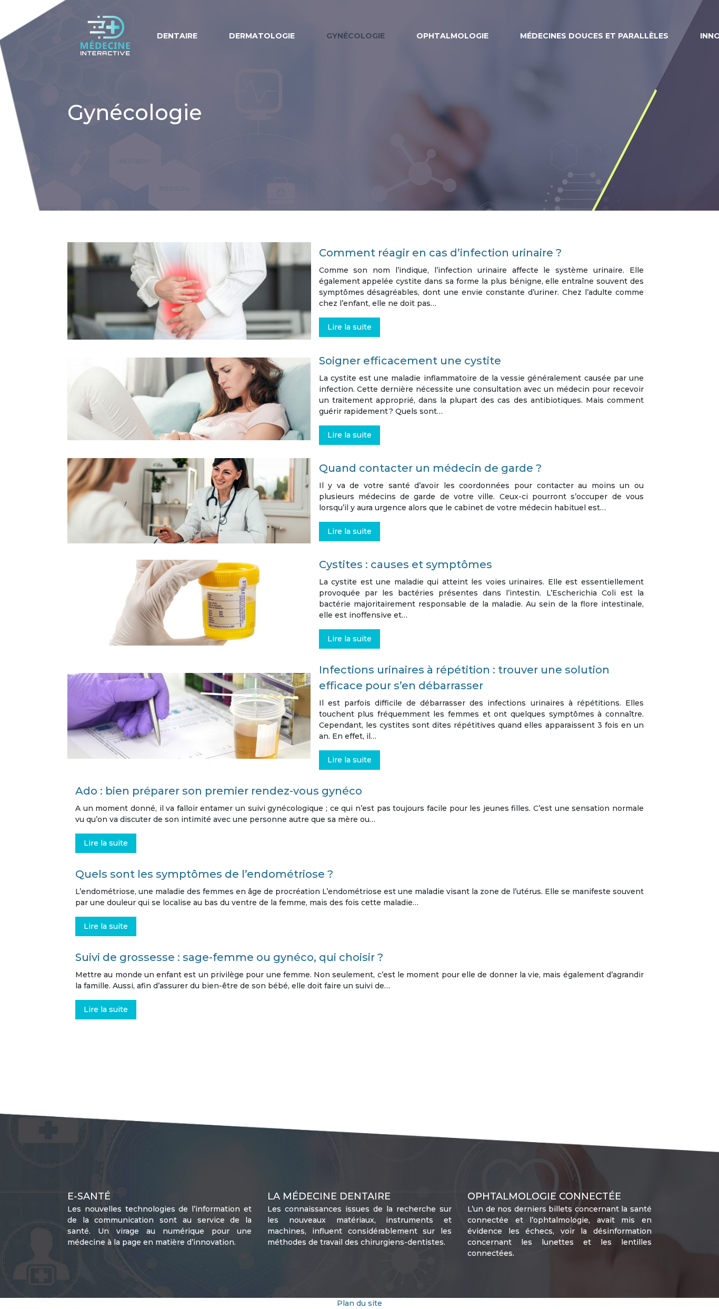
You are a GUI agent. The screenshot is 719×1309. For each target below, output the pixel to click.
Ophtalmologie (452, 36)
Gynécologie (355, 36)
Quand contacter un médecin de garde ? (430, 468)
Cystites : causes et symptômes (405, 564)
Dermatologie (262, 36)
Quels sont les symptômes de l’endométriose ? (204, 874)
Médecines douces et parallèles (594, 36)
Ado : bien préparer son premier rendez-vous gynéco (218, 791)
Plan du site (359, 1303)
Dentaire (177, 36)
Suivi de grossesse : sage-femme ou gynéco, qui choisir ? (229, 957)
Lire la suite (349, 327)
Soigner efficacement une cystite (410, 360)
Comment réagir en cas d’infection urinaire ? (440, 252)
